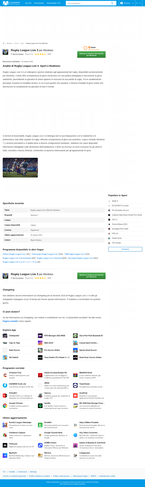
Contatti (12, 472)
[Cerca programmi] (112, 3)
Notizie (28, 3)
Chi (4, 472)
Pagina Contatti (10, 321)
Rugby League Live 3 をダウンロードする (20, 262)
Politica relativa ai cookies (39, 476)
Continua (125, 249)
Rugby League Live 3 (32, 50)
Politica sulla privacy (61, 476)
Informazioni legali (80, 476)
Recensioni (39, 3)
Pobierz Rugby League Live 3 (15, 254)
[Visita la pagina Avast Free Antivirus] (91, 48)
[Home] (4, 43)
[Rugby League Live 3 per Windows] (5, 52)
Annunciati (22, 472)
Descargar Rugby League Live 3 (81, 258)
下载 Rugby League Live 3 (75, 254)
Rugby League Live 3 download (50, 258)
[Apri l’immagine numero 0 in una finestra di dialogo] (20, 167)
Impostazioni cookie (107, 476)
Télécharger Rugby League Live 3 (45, 254)
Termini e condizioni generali (14, 476)
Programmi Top (53, 3)
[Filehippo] (11, 3)
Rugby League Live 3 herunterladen (17, 258)
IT (137, 3)
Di (17, 54)
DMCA (93, 476)
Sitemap (33, 472)
